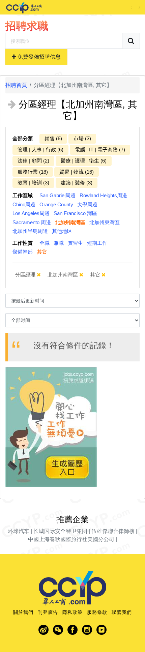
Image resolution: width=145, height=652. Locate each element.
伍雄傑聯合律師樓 (113, 531)
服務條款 (97, 612)
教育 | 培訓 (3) (33, 182)
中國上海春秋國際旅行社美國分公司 (71, 539)
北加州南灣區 (70, 222)
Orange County (56, 204)
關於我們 (23, 612)
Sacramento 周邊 (31, 222)
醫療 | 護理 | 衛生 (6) (84, 161)
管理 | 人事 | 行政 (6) (40, 149)
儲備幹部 (22, 252)
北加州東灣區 (104, 222)
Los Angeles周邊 (31, 213)
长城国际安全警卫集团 (60, 531)
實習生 (75, 243)
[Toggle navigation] (135, 7)
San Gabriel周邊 (57, 195)
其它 (42, 252)
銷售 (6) (53, 138)
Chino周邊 (23, 204)
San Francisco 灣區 (75, 213)
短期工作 (97, 243)
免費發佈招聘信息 (38, 57)
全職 (44, 243)
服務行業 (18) (33, 172)
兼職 (59, 243)
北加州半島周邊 (30, 231)
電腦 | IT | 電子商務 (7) (100, 149)
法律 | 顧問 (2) (33, 161)
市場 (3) (82, 138)
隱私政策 (72, 612)
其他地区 (62, 231)
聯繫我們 (122, 612)
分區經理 (26, 274)
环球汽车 (18, 531)
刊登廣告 (48, 612)
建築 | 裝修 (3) (76, 182)
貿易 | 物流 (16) (76, 172)
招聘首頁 (16, 85)
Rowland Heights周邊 (103, 195)
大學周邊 (87, 204)
